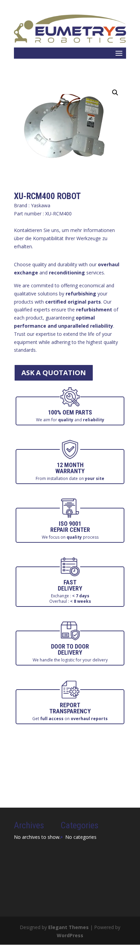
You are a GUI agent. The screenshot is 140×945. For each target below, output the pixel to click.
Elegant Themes (68, 927)
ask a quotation (53, 372)
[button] (115, 92)
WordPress (70, 935)
